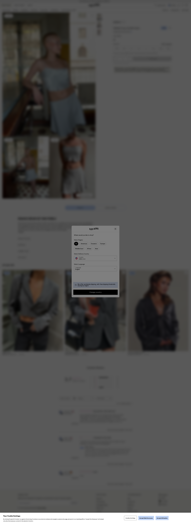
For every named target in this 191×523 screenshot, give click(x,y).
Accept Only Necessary (146, 518)
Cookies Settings (130, 518)
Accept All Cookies (162, 518)
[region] (95, 518)
